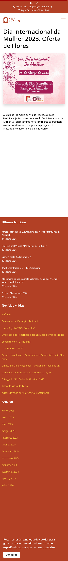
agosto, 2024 (9, 478)
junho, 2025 (8, 410)
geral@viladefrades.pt (42, 6)
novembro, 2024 (10, 458)
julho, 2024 (8, 485)
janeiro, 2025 (9, 444)
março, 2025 (8, 430)
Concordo (11, 554)
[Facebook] (31, 3)
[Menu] (63, 19)
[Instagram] (37, 3)
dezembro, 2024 (10, 451)
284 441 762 (21, 6)
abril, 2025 (7, 424)
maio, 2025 (8, 417)
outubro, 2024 (9, 464)
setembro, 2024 (10, 471)
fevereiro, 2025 (10, 437)
